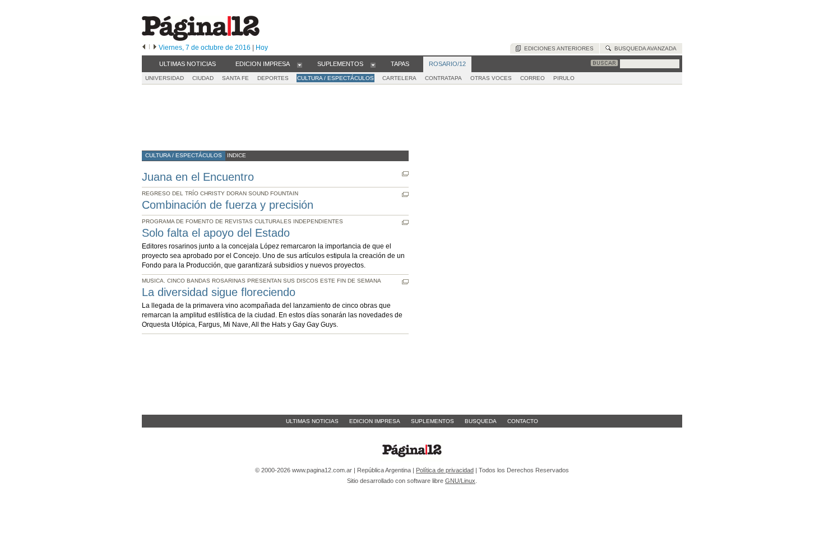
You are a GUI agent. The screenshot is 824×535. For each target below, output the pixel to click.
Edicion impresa (374, 421)
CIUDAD (203, 78)
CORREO (532, 78)
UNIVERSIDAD (164, 78)
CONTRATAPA (443, 78)
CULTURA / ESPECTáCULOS (335, 78)
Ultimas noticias (312, 421)
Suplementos (432, 421)
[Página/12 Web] (201, 38)
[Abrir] (299, 64)
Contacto (522, 421)
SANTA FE (235, 78)
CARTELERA (399, 78)
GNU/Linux (460, 480)
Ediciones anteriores (557, 48)
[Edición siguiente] (155, 47)
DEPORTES (273, 78)
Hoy (262, 47)
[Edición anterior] (144, 47)
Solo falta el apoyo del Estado (216, 233)
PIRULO (564, 78)
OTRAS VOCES (491, 78)
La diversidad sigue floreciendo (218, 292)
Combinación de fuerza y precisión (227, 205)
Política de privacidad (445, 470)
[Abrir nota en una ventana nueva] (405, 174)
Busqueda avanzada (644, 48)
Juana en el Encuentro (198, 177)
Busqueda (481, 421)
